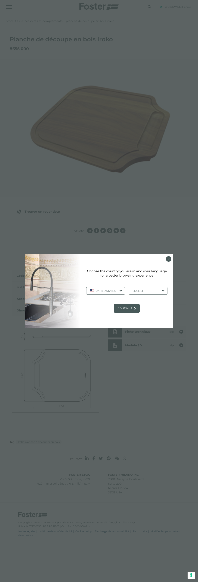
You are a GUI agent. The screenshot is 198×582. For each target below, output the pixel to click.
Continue (125, 308)
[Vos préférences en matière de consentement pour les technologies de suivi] (191, 575)
